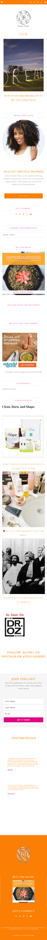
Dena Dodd (23, 18)
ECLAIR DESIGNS (27, 935)
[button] (23, 2)
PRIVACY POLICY (38, 927)
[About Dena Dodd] (23, 141)
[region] (23, 787)
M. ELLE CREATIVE (31, 929)
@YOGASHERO (34, 656)
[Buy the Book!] (23, 891)
